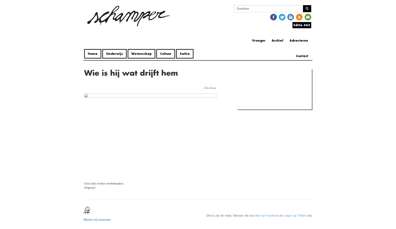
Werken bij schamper (97, 219)
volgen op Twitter (295, 215)
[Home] (128, 16)
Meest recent (274, 82)
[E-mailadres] (308, 17)
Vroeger (258, 40)
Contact (302, 56)
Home (93, 54)
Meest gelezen (251, 82)
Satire (185, 54)
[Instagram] (290, 17)
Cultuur (165, 54)
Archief (277, 40)
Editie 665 (301, 25)
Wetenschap (141, 54)
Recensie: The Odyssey (261, 90)
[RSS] (299, 17)
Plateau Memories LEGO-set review (268, 105)
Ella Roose (210, 88)
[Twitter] (282, 17)
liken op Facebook (267, 215)
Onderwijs (114, 54)
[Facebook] (273, 17)
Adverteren (299, 40)
